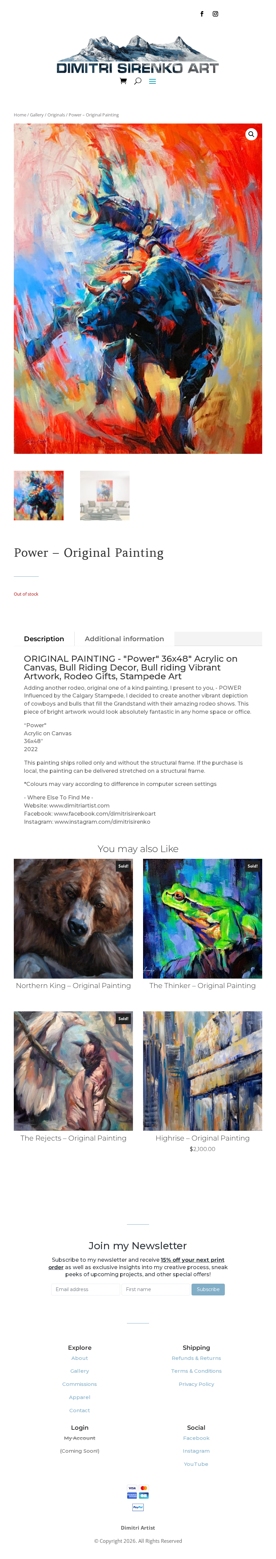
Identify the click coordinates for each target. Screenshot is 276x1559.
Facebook (196, 1438)
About (79, 1358)
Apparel (80, 1397)
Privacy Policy (196, 1384)
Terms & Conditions (196, 1371)
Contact (79, 1410)
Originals (56, 115)
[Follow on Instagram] (215, 13)
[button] (251, 134)
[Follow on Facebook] (202, 13)
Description (44, 639)
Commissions (79, 1384)
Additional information (124, 639)
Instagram (196, 1451)
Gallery (37, 115)
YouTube (196, 1464)
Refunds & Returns (196, 1358)
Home (20, 115)
